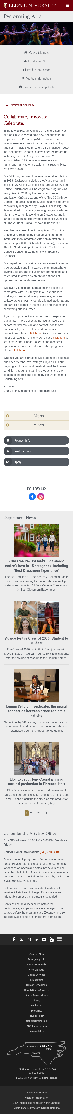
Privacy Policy (36, 1015)
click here (35, 333)
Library (37, 1000)
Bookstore (36, 1005)
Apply (17, 462)
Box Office (36, 1010)
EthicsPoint (36, 979)
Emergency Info (36, 959)
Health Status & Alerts (36, 990)
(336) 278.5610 (49, 852)
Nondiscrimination (36, 1021)
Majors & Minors (39, 52)
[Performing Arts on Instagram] (40, 496)
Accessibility (36, 1031)
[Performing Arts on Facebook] (32, 496)
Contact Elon (36, 954)
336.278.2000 (36, 1072)
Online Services (36, 974)
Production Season (38, 70)
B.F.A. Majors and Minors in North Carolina (36, 1102)
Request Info (22, 440)
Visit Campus (22, 451)
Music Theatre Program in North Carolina (36, 1108)
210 (40, 813)
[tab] (36, 415)
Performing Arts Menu (22, 104)
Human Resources (36, 985)
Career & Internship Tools (38, 87)
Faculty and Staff (38, 61)
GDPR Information (36, 1026)
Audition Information (38, 78)
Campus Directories (37, 964)
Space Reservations (36, 995)
